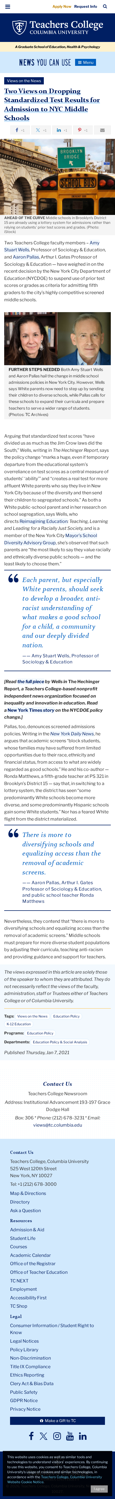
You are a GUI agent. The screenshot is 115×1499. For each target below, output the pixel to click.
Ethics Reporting (27, 1375)
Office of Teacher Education (39, 1272)
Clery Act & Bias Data (32, 1383)
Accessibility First (28, 1297)
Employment (23, 1289)
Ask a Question (25, 1210)
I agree (99, 1489)
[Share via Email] (102, 130)
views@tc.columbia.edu (57, 1125)
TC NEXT (19, 1281)
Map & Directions (28, 1193)
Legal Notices (24, 1341)
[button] (7, 6)
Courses (18, 1246)
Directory (20, 1202)
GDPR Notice (24, 1400)
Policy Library (24, 1349)
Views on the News (32, 1016)
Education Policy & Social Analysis (60, 1042)
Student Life (22, 1238)
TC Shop (18, 1306)
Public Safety (23, 1392)
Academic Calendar (30, 1255)
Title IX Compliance (30, 1366)
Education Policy (66, 1016)
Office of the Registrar (33, 1263)
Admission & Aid (27, 1229)
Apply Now (61, 6)
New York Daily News (72, 733)
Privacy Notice (25, 1409)
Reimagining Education (44, 521)
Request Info (85, 6)
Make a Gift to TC (60, 1420)
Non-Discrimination (30, 1358)
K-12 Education (19, 1024)
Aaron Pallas (26, 257)
